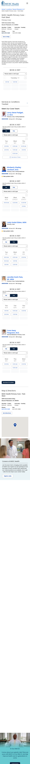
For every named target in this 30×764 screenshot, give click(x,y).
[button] (15, 103)
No (6, 131)
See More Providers (8, 382)
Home (3, 9)
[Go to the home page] (10, 3)
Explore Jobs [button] (7, 476)
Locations (9, 9)
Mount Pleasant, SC (18, 9)
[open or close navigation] (27, 3)
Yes (14, 131)
